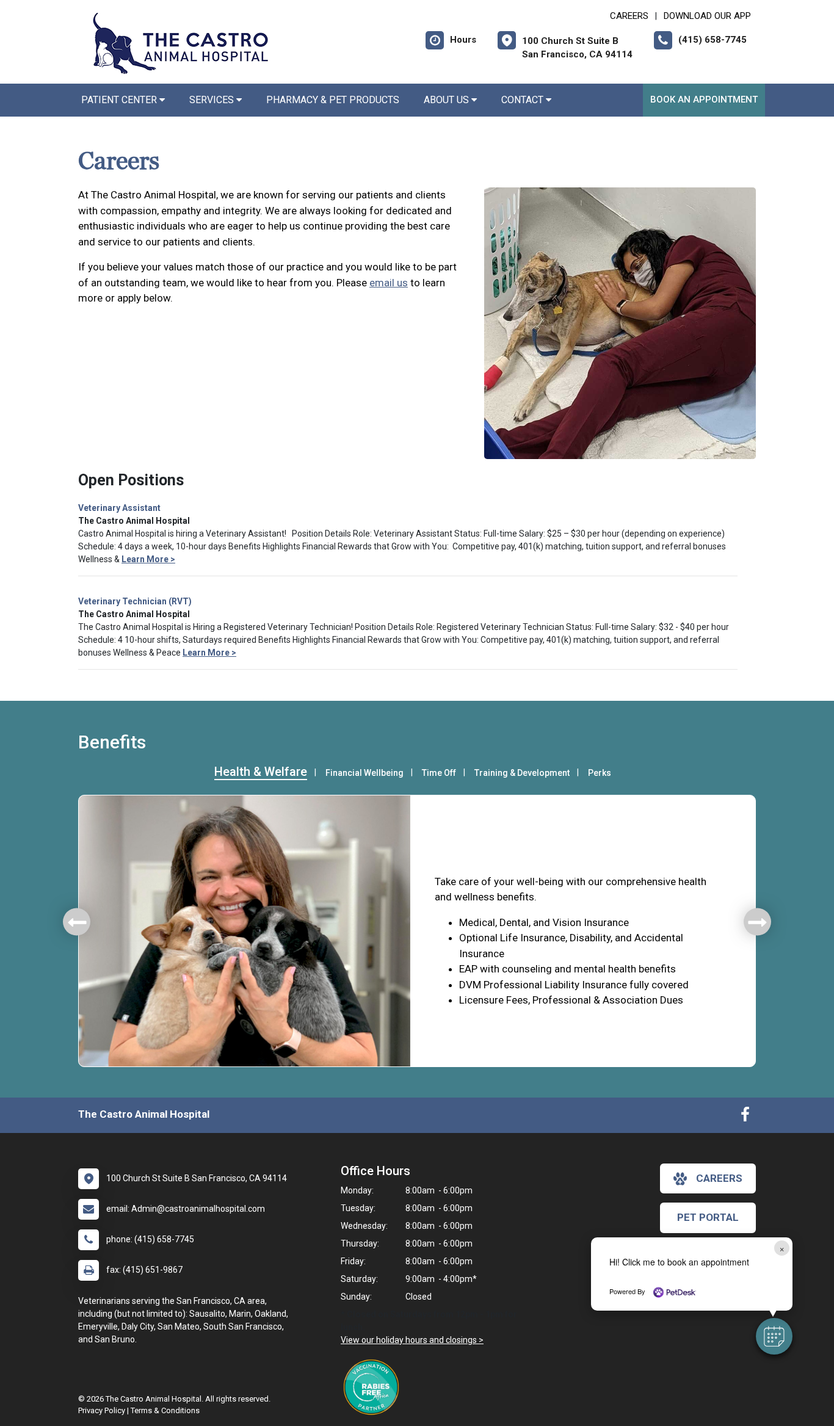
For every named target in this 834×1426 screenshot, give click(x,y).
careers (719, 1178)
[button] (774, 1336)
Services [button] (212, 100)
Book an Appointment (704, 99)
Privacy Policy (101, 1410)
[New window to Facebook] (745, 1117)
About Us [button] (447, 100)
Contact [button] (523, 100)
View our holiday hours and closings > (412, 1340)
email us (388, 283)
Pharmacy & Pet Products (332, 100)
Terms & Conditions (165, 1410)
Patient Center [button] (120, 100)
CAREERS (629, 15)
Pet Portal (708, 1217)
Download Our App (707, 15)
